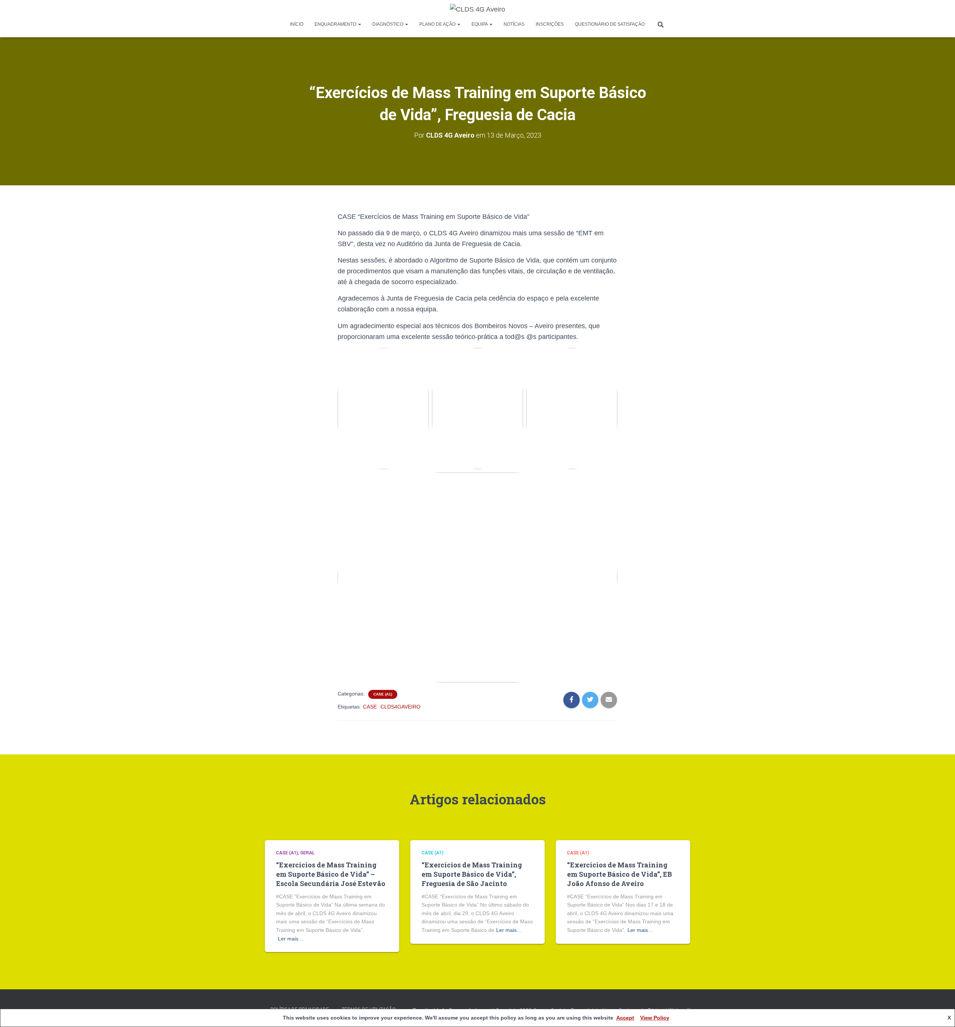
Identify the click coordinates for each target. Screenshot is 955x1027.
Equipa (480, 24)
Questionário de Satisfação (610, 24)
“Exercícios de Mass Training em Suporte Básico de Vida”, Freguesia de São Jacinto (472, 874)
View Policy (654, 1018)
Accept (625, 1018)
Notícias (514, 24)
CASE (370, 707)
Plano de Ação (438, 24)
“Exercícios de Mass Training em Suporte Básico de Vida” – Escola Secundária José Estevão (330, 874)
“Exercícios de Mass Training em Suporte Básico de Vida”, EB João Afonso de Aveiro (619, 874)
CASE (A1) (382, 694)
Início (296, 24)
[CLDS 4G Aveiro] (477, 9)
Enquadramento (335, 24)
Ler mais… (291, 939)
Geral (307, 852)
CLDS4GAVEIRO (400, 707)
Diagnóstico (388, 24)
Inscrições (550, 24)
